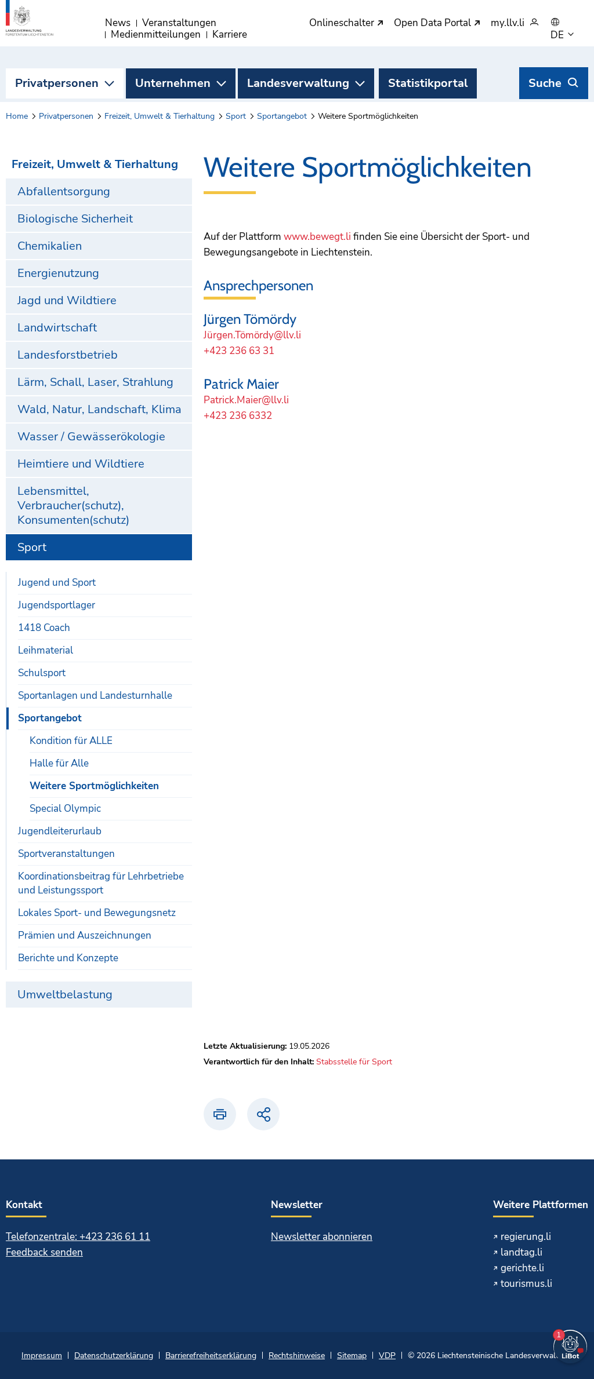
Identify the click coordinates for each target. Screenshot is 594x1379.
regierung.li (526, 1236)
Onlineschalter (342, 23)
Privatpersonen (57, 83)
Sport (236, 116)
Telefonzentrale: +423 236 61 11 (78, 1236)
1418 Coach (44, 627)
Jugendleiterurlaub (60, 831)
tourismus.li (526, 1283)
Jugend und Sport (57, 582)
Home (17, 116)
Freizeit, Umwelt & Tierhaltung (159, 116)
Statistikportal (428, 83)
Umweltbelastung (65, 994)
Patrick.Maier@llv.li (246, 400)
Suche (545, 83)
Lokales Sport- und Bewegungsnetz (97, 913)
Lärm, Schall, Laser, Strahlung (95, 382)
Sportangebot (282, 116)
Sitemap (352, 1355)
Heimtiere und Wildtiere (80, 464)
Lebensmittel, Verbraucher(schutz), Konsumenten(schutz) (73, 505)
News (118, 23)
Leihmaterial (45, 650)
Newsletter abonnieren (321, 1236)
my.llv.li (507, 23)
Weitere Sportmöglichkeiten (94, 786)
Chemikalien (49, 246)
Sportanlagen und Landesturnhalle (95, 695)
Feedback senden (44, 1252)
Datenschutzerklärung (113, 1355)
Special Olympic (65, 808)
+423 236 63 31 (239, 350)
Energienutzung (58, 273)
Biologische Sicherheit (75, 219)
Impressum (41, 1355)
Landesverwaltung (298, 83)
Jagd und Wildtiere (67, 300)
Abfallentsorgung (63, 191)
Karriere (229, 34)
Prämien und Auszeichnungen (84, 935)
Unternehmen (173, 83)
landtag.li (521, 1252)
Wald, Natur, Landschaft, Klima (99, 409)
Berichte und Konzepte (68, 958)
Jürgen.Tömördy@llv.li (252, 335)
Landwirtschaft (57, 327)
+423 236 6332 (238, 415)
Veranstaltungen (179, 23)
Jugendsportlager (56, 605)
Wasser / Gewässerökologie (91, 436)
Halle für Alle (59, 763)
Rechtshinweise (297, 1355)
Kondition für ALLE (71, 740)
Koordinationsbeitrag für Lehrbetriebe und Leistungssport (101, 883)
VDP (387, 1355)
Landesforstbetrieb (67, 355)
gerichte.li (522, 1268)
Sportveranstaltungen (66, 853)
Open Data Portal (433, 23)
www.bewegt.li (317, 236)
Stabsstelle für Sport (354, 1061)
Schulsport (42, 673)
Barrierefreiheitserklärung (210, 1355)
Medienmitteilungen (156, 34)
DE (558, 35)
